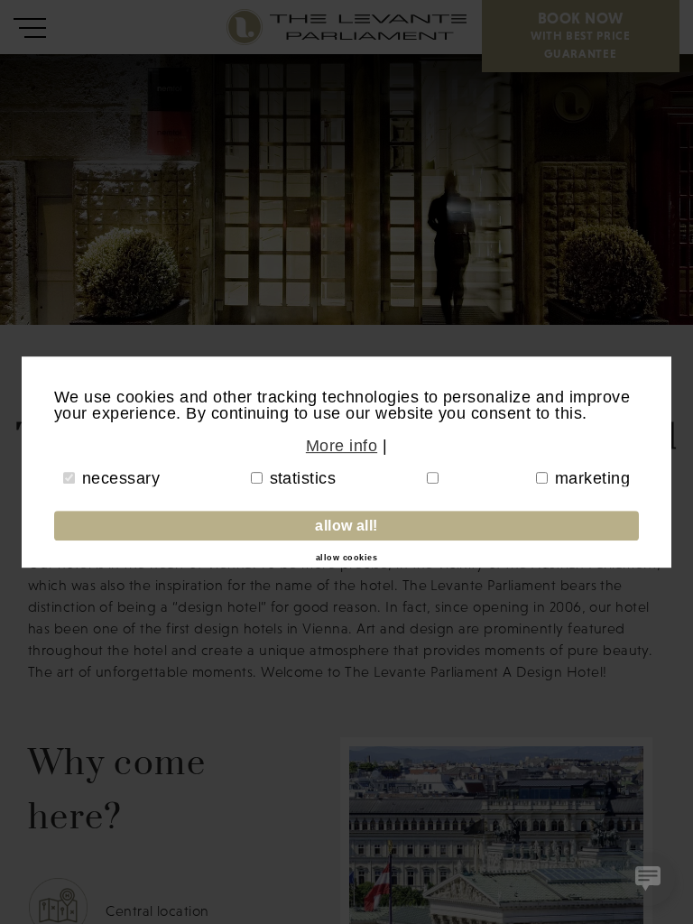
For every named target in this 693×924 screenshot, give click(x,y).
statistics (303, 478)
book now (581, 34)
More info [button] (341, 446)
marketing (592, 478)
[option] (346, 189)
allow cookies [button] (346, 558)
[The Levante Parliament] (248, 27)
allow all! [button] (346, 525)
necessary (121, 478)
